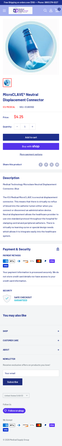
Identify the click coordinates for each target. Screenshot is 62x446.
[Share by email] (57, 164)
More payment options (31, 154)
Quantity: (7, 126)
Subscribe (12, 381)
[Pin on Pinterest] (46, 164)
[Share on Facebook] (41, 164)
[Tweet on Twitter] (52, 164)
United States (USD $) (13, 395)
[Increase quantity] (32, 127)
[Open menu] (4, 10)
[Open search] (45, 10)
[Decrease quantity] (17, 127)
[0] (57, 10)
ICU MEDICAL (9, 107)
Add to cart (31, 137)
